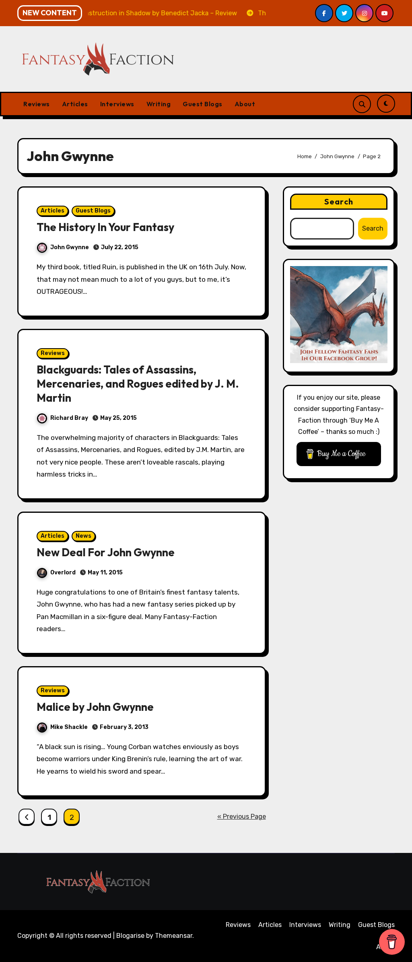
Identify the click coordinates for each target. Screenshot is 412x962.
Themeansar (173, 935)
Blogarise (130, 935)
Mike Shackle (69, 727)
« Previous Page (241, 816)
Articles (75, 104)
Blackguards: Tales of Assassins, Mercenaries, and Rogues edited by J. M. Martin (138, 384)
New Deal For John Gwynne (106, 552)
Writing (158, 104)
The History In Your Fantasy (105, 227)
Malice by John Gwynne (95, 707)
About (245, 104)
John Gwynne (69, 247)
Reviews (36, 104)
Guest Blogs (202, 104)
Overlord (63, 572)
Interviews (117, 104)
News (83, 536)
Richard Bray (69, 418)
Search (338, 201)
